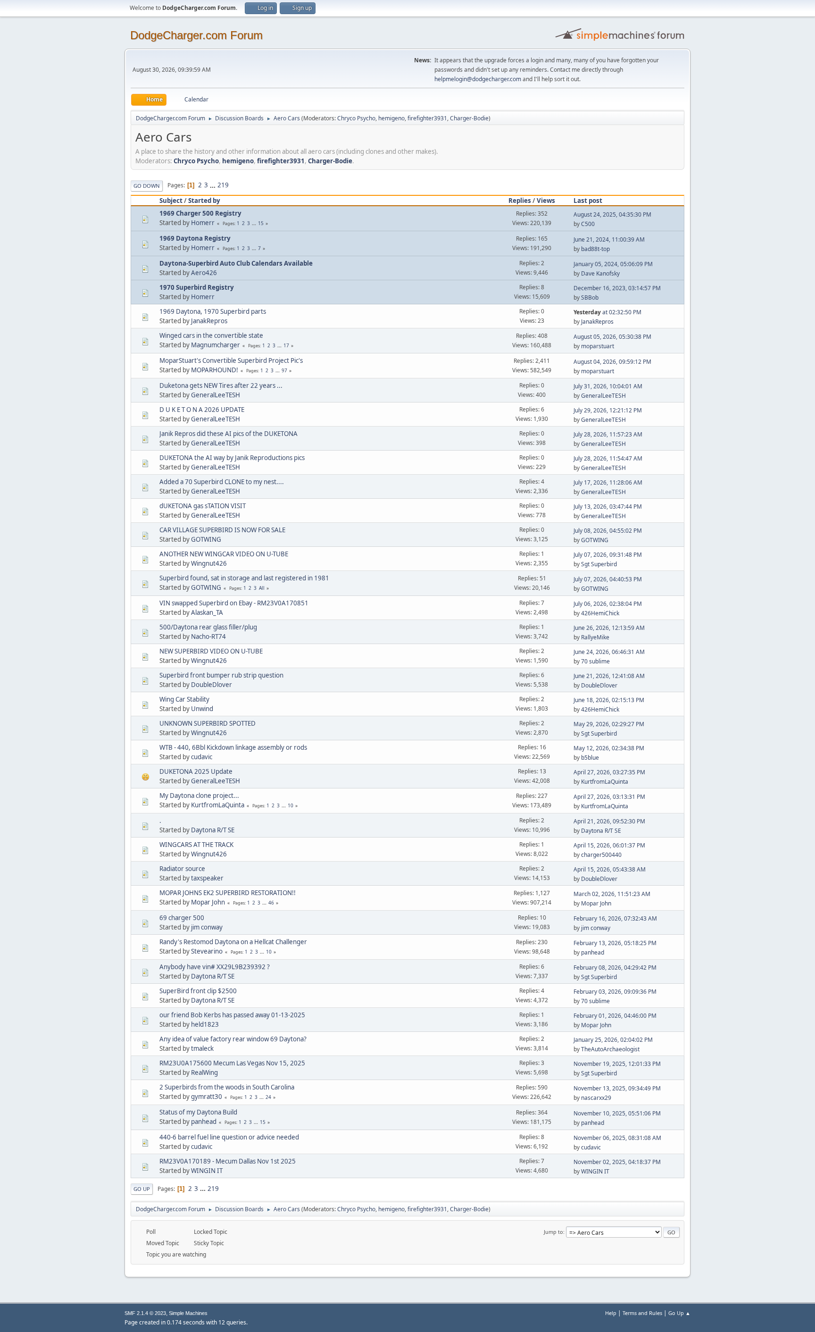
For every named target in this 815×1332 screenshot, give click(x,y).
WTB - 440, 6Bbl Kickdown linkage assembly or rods (233, 747)
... (213, 185)
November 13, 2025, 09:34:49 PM (617, 1088)
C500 (588, 224)
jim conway (207, 927)
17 (286, 345)
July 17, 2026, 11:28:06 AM (608, 482)
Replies (519, 200)
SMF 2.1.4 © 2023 (145, 1313)
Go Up (141, 1188)
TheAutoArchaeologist (610, 1049)
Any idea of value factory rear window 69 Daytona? (233, 1039)
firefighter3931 (427, 118)
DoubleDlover (211, 684)
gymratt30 (206, 1096)
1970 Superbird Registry (196, 287)
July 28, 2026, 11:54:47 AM (608, 458)
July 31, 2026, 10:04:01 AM (608, 386)
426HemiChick (600, 613)
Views (546, 200)
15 (261, 223)
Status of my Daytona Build (198, 1112)
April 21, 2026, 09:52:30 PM (609, 821)
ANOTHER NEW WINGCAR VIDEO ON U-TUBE (223, 554)
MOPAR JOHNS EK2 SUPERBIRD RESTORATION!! (227, 892)
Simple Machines (188, 1313)
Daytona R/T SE (212, 830)
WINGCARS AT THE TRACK (196, 844)
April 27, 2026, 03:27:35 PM (609, 772)
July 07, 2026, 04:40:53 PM (608, 579)
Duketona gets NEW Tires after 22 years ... (221, 385)
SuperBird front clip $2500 (198, 991)
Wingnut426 (209, 563)
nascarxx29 (596, 1098)
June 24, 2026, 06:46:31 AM (609, 652)
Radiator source (182, 868)
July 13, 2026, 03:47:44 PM (608, 507)
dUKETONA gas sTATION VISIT (202, 506)
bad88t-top (595, 249)
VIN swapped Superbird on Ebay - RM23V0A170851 (233, 603)
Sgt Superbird (599, 564)
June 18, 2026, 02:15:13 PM (609, 700)
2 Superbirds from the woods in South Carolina (226, 1087)
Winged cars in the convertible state (211, 335)
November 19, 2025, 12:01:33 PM (617, 1064)
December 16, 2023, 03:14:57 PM (617, 288)
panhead (592, 952)
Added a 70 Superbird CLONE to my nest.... (221, 482)
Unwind (202, 708)
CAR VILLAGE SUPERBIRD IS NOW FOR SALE (222, 530)
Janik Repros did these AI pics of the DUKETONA (228, 433)
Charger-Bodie (469, 118)
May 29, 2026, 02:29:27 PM (609, 724)
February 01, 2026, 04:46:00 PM (615, 1016)
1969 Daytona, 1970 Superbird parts (212, 311)
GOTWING (206, 539)
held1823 (205, 1024)
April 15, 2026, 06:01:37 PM (609, 845)
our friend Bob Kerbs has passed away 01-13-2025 (232, 1015)
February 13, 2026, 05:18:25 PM (615, 943)
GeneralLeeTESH (215, 395)
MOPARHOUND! (214, 370)
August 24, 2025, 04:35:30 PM (612, 214)
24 (268, 1097)
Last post (588, 200)
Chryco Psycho (356, 118)
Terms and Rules (642, 1312)
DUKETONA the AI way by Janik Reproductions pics (232, 457)
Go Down (146, 185)
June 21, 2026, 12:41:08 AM (609, 676)
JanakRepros (209, 321)
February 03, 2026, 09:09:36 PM (615, 992)
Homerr (203, 222)
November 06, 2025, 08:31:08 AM (617, 1138)
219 (223, 185)
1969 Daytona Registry (195, 238)
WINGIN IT (207, 1170)
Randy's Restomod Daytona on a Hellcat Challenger (233, 942)
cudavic (201, 757)
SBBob (590, 297)
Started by (204, 200)
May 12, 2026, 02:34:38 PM (609, 748)
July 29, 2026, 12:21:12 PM (608, 410)
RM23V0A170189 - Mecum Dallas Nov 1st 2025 (227, 1161)
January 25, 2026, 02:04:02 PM (613, 1040)
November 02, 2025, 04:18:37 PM (617, 1162)
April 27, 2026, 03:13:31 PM (609, 797)
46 (271, 902)
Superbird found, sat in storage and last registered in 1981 (244, 578)
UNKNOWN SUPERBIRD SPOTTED (207, 723)
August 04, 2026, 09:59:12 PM (612, 362)
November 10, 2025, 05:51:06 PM (617, 1113)
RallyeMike (595, 637)
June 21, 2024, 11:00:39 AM (609, 239)
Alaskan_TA (207, 612)
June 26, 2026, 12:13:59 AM (609, 628)
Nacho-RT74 (208, 636)
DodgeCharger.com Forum (196, 35)
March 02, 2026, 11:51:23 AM (612, 894)
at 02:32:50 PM (607, 312)
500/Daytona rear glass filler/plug (208, 627)
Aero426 (204, 272)
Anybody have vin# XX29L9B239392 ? (214, 967)
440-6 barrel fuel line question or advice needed (229, 1137)
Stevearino (207, 951)
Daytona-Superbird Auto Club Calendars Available (236, 263)
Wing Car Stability (184, 699)
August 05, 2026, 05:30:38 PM (612, 337)
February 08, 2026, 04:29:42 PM (615, 967)
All (262, 588)
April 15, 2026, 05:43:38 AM (610, 869)
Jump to (553, 1231)
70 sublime (595, 661)
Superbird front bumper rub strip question (221, 675)
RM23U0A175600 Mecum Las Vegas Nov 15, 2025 (232, 1063)
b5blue (590, 758)
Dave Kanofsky (600, 273)
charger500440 (601, 855)
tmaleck (202, 1048)
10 (290, 805)
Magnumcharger (215, 345)
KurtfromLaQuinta (604, 782)
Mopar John (208, 902)
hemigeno (391, 118)
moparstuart (597, 346)
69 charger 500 (181, 917)
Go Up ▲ (679, 1312)
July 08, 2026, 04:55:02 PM (608, 531)
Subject (171, 200)
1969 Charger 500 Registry (200, 213)
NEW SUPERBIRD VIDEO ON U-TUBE (211, 651)
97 (284, 370)
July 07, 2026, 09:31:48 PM (608, 555)
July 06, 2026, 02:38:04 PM (608, 604)
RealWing (204, 1072)
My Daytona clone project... (199, 795)
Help (610, 1312)
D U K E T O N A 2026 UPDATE (201, 409)
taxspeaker (207, 878)
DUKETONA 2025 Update (196, 771)
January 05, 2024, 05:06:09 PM (613, 264)
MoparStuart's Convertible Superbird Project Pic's (231, 360)
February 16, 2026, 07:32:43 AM (615, 918)
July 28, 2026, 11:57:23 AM (608, 434)
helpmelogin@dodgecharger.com (477, 79)
